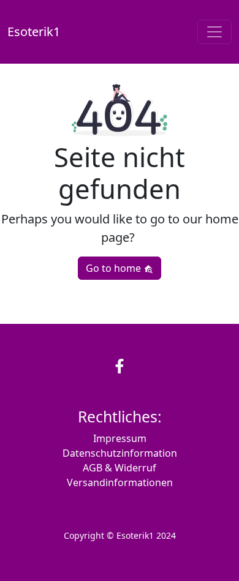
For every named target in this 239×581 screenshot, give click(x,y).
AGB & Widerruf (119, 467)
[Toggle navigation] (214, 32)
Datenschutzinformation (120, 453)
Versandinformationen (120, 482)
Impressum (119, 438)
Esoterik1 (33, 31)
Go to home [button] (114, 268)
